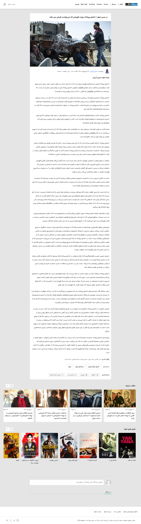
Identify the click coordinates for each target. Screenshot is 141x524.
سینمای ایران (79, 367)
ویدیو (77, 4)
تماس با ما (117, 512)
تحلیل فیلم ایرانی (93, 367)
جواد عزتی (91, 359)
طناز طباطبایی (76, 359)
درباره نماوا (107, 512)
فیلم (121, 4)
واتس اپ (70, 375)
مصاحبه (99, 4)
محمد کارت (68, 359)
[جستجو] (5, 4)
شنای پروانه (83, 359)
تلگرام (93, 375)
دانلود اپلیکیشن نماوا (130, 512)
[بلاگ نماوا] (131, 4)
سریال (114, 4)
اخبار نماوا (84, 4)
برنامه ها (92, 4)
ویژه (69, 367)
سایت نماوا (11, 4)
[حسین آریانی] (106, 71)
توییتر (82, 375)
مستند (106, 4)
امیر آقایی (98, 359)
